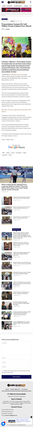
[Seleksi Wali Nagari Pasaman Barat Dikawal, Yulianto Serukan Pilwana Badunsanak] (7, 286)
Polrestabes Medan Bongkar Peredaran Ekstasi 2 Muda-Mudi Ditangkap (21, 303)
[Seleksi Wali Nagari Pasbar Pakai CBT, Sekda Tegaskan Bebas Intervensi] (7, 210)
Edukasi (7, 152)
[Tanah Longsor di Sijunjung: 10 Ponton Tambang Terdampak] (7, 295)
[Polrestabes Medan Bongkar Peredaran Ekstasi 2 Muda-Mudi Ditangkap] (7, 305)
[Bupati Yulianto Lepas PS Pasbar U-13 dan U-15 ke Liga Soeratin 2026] (7, 220)
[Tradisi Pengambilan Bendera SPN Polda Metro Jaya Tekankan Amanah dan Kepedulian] (7, 315)
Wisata (10, 154)
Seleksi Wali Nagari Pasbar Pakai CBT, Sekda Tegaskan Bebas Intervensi (21, 207)
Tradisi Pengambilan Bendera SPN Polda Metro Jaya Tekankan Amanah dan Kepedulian (21, 313)
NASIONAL (8, 13)
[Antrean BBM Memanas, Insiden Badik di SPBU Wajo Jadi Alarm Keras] (7, 325)
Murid (13, 152)
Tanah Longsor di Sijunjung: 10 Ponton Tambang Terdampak (21, 292)
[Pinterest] (15, 33)
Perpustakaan (18, 152)
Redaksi (8, 29)
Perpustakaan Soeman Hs (16, 74)
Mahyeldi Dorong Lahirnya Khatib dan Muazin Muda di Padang (22, 273)
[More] (29, 161)
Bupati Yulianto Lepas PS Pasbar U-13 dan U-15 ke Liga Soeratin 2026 (21, 217)
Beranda (3, 13)
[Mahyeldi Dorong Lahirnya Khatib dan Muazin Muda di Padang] (7, 276)
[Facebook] (8, 33)
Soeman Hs (5, 154)
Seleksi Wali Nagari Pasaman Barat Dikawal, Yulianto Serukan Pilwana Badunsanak (22, 283)
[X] (12, 33)
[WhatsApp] (19, 33)
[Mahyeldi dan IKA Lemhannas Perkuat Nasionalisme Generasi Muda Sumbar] (7, 201)
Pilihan (24, 152)
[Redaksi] (3, 29)
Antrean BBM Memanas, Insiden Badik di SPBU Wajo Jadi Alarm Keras (21, 323)
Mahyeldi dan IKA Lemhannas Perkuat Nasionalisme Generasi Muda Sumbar (21, 197)
